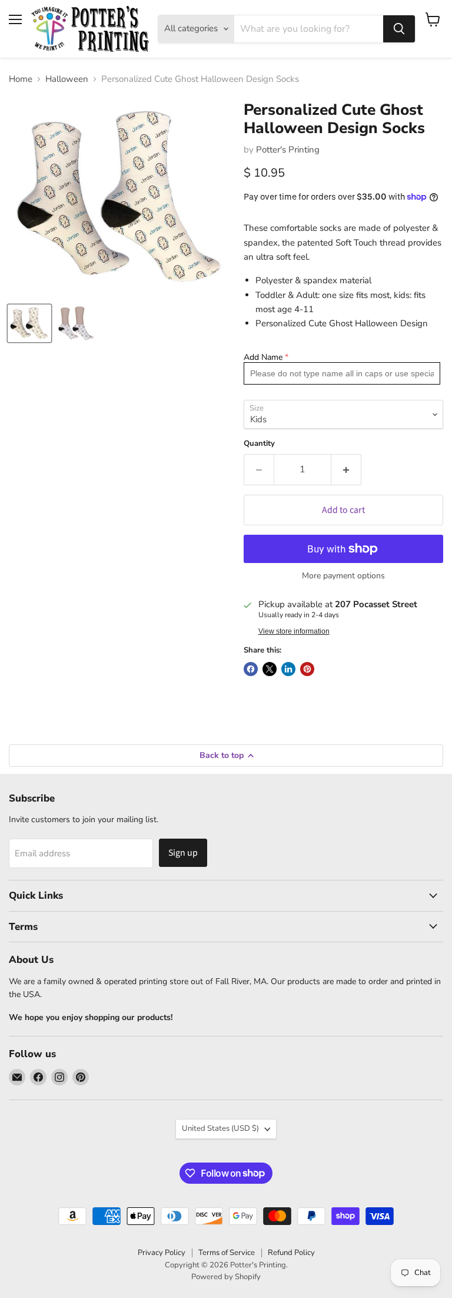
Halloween (66, 79)
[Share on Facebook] (251, 669)
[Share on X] (269, 669)
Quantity (259, 443)
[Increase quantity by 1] (346, 469)
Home (20, 79)
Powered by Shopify (226, 1276)
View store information (294, 631)
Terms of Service (226, 1252)
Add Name (263, 357)
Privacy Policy (161, 1252)
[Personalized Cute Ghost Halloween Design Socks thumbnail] (29, 323)
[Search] (399, 28)
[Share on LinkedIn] (288, 669)
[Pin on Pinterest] (307, 669)
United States (220, 1128)
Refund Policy (291, 1252)
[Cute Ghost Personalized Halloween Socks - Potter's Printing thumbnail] (76, 323)
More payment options (343, 576)
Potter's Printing (288, 149)
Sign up (183, 852)
